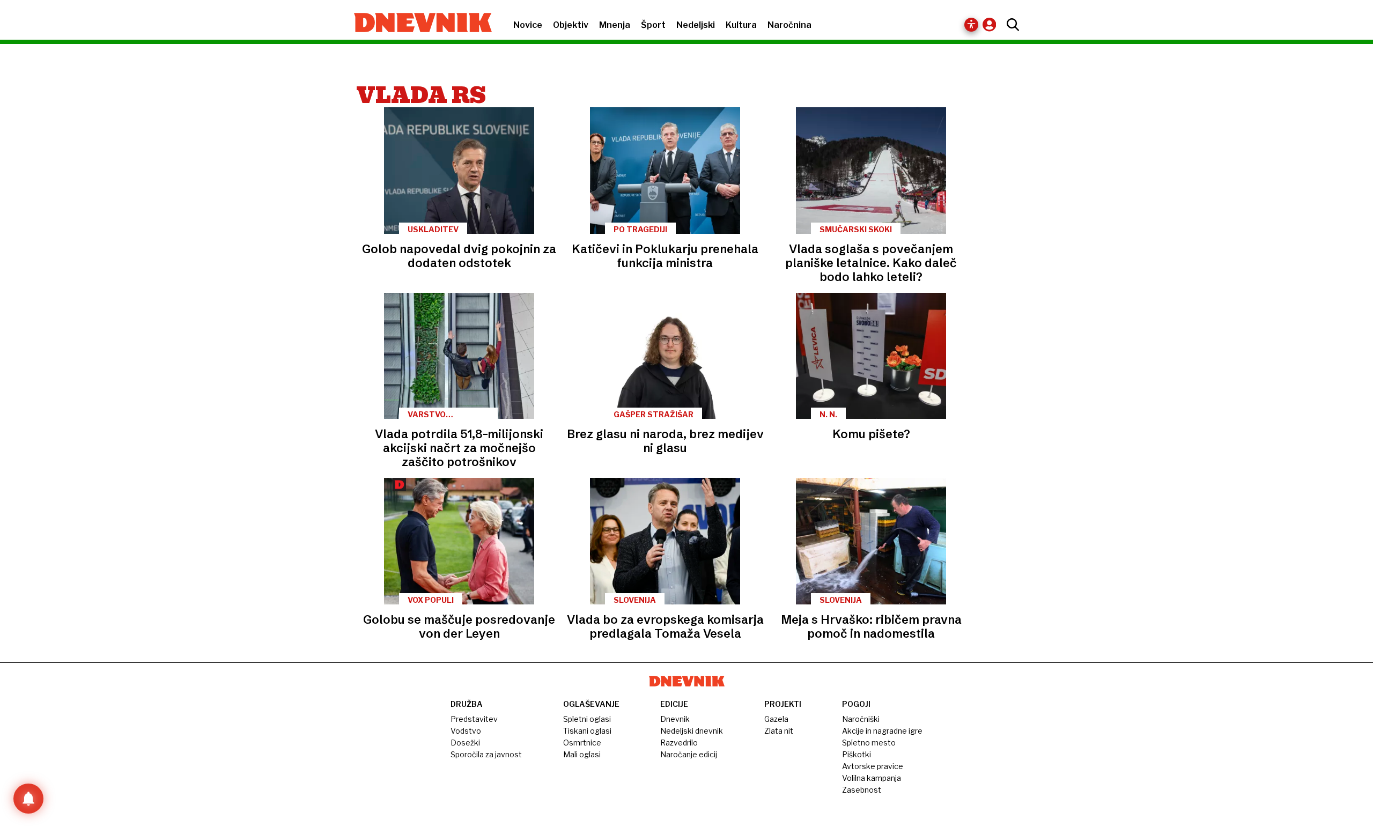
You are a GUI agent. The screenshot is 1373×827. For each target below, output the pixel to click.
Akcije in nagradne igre (882, 730)
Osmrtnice (582, 742)
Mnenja (614, 25)
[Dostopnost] (971, 25)
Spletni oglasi (587, 718)
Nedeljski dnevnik (691, 730)
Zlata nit (778, 730)
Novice (527, 25)
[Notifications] (28, 799)
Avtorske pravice (872, 766)
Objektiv (570, 25)
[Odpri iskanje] (1010, 24)
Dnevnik (675, 718)
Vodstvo (466, 730)
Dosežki (465, 742)
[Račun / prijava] (992, 24)
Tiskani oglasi (587, 730)
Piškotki (856, 754)
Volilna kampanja (871, 777)
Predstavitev (474, 718)
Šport (653, 25)
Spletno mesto (869, 742)
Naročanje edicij (688, 754)
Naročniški (861, 718)
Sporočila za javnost (486, 754)
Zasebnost (861, 789)
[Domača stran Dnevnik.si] (417, 23)
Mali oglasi (582, 754)
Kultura (741, 25)
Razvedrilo (679, 742)
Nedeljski (695, 25)
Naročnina (789, 25)
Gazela (776, 718)
